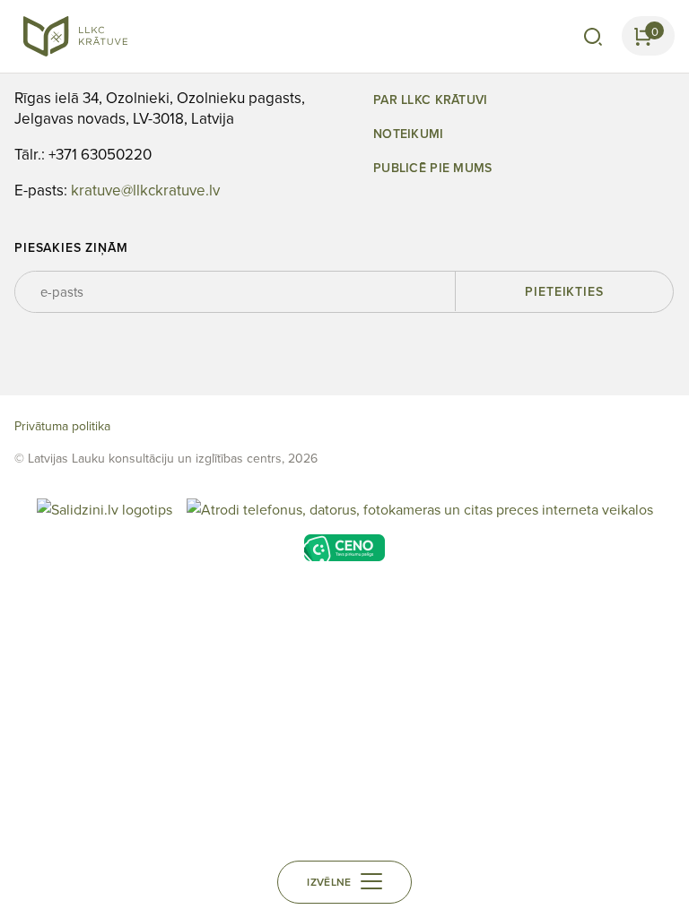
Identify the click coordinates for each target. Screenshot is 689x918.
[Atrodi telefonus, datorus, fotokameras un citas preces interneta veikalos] (419, 508)
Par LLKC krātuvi (430, 99)
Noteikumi (408, 134)
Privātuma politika (62, 426)
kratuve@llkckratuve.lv (145, 190)
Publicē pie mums (432, 168)
